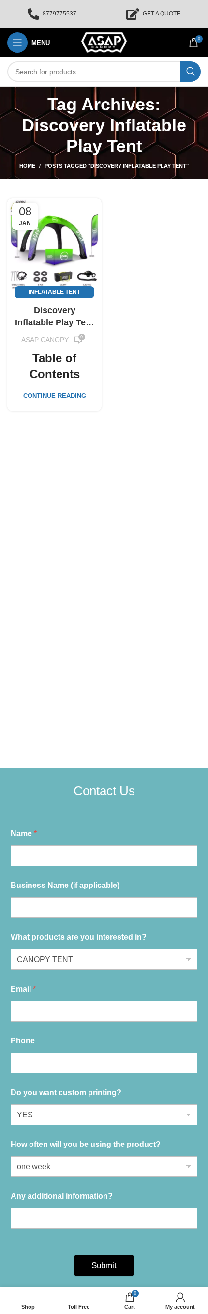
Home (27, 165)
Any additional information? (62, 1196)
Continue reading (54, 396)
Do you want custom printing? (66, 1092)
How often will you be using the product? (86, 1144)
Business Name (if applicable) (65, 885)
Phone (23, 1041)
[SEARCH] (190, 71)
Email (23, 989)
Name (24, 833)
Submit (104, 1265)
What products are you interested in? (79, 937)
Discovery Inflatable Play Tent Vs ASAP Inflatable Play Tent (54, 317)
